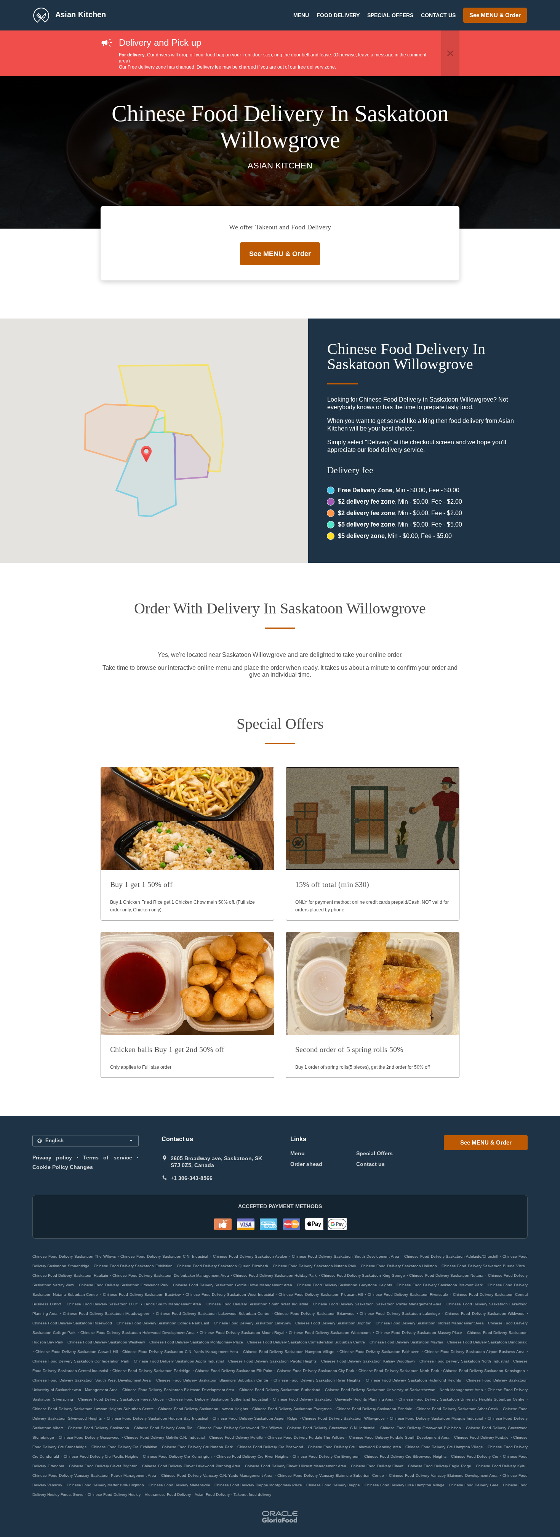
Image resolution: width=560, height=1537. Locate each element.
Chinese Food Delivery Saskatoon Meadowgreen (107, 1313)
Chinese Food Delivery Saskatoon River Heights (317, 1380)
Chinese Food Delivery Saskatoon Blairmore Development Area (178, 1390)
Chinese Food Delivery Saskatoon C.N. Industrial (164, 1256)
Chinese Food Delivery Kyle (500, 1466)
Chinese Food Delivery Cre (474, 1456)
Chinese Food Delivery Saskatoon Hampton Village (289, 1352)
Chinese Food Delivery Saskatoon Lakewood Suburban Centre (212, 1313)
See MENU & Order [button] (495, 15)
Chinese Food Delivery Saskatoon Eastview (142, 1294)
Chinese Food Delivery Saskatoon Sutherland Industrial (218, 1399)
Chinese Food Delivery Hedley (114, 1494)
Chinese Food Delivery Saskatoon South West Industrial (257, 1304)
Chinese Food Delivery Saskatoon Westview (106, 1342)
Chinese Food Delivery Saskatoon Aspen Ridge (255, 1418)
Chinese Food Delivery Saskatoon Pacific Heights (272, 1361)
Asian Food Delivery (213, 1494)
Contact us (438, 15)
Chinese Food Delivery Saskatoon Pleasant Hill (320, 1294)
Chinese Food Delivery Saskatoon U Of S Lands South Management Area (134, 1304)
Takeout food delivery (252, 1494)
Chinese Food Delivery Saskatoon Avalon (250, 1256)
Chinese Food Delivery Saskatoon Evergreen (292, 1409)
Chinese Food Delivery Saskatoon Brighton (333, 1323)
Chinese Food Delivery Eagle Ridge (439, 1466)
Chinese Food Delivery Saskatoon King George (363, 1275)
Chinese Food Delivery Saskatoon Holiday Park (275, 1275)
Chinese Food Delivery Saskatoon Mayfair (406, 1342)
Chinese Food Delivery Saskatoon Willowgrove (343, 1418)
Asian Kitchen (79, 14)
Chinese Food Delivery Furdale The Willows (305, 1437)
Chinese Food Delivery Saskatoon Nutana (446, 1275)
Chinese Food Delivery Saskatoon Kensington (484, 1371)
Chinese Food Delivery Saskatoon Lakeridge (400, 1313)
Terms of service (107, 1157)
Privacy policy (52, 1157)
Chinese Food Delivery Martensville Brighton (105, 1485)
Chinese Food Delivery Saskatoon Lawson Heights (203, 1409)
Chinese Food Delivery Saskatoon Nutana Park (315, 1266)
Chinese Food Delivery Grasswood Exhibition (420, 1428)
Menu (301, 15)
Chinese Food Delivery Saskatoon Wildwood (485, 1313)
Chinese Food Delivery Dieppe (333, 1485)
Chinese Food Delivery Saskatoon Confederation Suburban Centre (306, 1342)
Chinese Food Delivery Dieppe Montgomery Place (258, 1485)
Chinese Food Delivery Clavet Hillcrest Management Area (295, 1466)
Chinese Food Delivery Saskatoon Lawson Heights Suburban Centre (93, 1409)
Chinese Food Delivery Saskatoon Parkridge (151, 1371)
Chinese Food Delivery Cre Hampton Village (444, 1447)
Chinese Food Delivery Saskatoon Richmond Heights (413, 1380)
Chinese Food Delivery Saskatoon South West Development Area (91, 1380)
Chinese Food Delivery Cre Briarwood (270, 1447)
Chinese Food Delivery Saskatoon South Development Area (345, 1256)
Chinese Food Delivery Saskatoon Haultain (70, 1275)
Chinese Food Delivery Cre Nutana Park (197, 1447)
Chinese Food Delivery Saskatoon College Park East (163, 1323)
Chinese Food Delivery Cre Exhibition (124, 1447)
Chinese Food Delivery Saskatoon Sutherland (279, 1390)
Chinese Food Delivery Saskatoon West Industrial (230, 1294)
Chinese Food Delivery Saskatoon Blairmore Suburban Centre (212, 1380)
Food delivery (338, 15)
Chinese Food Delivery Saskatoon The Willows (74, 1256)
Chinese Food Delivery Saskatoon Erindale (374, 1409)
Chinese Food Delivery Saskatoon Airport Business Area (474, 1352)
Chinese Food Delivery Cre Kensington (177, 1456)
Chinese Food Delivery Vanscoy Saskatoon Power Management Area (94, 1475)
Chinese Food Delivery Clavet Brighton (103, 1466)
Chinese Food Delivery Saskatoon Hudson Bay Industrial (157, 1418)
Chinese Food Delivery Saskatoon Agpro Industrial (179, 1361)
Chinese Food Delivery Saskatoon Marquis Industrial (436, 1418)
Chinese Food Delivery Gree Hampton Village (405, 1485)
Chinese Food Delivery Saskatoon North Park (398, 1371)
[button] (450, 53)
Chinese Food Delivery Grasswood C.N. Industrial (331, 1428)
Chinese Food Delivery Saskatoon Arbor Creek (457, 1409)
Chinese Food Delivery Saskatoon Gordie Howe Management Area (232, 1285)
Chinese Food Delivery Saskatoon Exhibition (133, 1266)
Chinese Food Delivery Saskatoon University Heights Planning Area (333, 1399)
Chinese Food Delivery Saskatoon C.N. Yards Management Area (180, 1352)
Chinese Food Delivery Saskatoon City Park (315, 1371)
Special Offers (390, 15)
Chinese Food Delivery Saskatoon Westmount (330, 1332)
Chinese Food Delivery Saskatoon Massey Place (419, 1332)
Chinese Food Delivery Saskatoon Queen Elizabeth (222, 1266)
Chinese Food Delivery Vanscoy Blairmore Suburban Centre (330, 1475)
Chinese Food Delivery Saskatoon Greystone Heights (344, 1285)
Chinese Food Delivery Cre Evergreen (326, 1456)
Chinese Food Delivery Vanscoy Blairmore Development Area (443, 1475)
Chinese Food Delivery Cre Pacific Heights (101, 1456)
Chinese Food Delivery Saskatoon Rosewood (72, 1323)
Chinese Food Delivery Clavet (377, 1466)
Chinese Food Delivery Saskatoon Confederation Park (80, 1361)
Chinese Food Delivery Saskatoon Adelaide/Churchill (451, 1256)
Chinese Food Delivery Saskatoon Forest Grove (121, 1399)
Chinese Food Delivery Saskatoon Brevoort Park (440, 1285)
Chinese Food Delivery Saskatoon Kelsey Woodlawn (368, 1361)
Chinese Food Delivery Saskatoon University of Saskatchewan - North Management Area (404, 1390)
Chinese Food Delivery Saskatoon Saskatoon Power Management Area (377, 1304)
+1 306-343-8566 (192, 1178)
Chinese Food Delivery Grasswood (89, 1437)
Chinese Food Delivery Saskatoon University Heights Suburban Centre (461, 1399)
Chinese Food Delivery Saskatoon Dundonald (487, 1342)
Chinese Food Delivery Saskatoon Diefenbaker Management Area (170, 1275)
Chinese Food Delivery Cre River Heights (252, 1456)
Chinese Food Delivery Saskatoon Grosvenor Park (123, 1285)
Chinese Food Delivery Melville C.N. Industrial (164, 1437)
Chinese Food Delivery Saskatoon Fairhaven (379, 1352)
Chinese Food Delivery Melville (236, 1437)
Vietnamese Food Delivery (168, 1494)
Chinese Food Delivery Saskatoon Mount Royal (242, 1332)
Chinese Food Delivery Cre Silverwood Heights (405, 1456)
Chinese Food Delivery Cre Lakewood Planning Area (354, 1447)
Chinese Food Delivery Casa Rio (163, 1428)
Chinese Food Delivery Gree (474, 1485)
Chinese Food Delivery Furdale (481, 1437)
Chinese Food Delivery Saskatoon (98, 1428)
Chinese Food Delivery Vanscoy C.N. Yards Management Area (216, 1475)
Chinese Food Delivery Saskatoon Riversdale (408, 1294)
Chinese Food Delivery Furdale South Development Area (399, 1437)
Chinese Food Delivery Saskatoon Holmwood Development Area (137, 1332)
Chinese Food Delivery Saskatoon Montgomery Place (196, 1342)
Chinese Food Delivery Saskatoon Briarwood (314, 1313)
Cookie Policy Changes (62, 1167)
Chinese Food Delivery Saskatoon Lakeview (252, 1323)
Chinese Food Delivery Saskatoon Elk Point (233, 1371)
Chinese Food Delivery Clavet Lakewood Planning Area (191, 1466)
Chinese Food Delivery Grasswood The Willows (239, 1428)
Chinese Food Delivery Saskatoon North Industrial (464, 1361)
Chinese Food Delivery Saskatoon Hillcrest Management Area (430, 1323)
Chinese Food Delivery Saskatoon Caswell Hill (76, 1352)
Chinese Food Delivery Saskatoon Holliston (399, 1266)
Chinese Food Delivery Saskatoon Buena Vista (483, 1266)
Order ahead (306, 1164)
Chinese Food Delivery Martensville (179, 1485)
